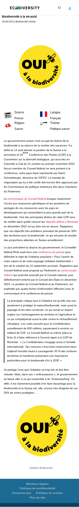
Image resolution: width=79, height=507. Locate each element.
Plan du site (37, 497)
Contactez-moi (21, 492)
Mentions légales (37, 483)
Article (32, 21)
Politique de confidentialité (37, 488)
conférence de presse (51, 252)
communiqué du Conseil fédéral (27, 198)
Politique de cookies (49, 492)
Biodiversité (22, 21)
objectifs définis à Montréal (62, 221)
